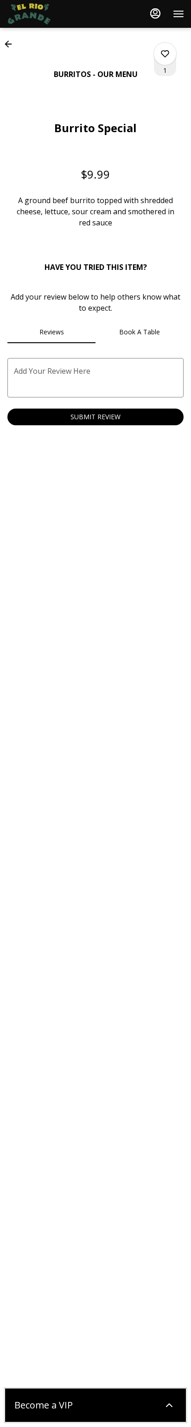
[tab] (51, 332)
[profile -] (155, 13)
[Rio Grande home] (48, 14)
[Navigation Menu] (178, 14)
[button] (11, 44)
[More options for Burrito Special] (165, 54)
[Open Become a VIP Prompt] (169, 1405)
